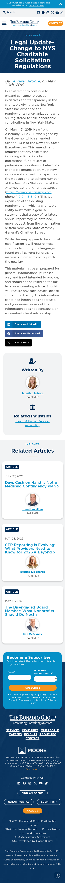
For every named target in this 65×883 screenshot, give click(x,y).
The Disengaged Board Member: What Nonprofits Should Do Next (29, 611)
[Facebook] (43, 12)
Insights (37, 35)
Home (27, 35)
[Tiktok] (61, 12)
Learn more (32, 769)
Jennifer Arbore (25, 81)
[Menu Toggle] (4, 23)
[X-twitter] (52, 12)
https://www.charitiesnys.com (29, 192)
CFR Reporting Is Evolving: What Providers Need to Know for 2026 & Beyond (30, 548)
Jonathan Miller (32, 509)
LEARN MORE (36, 5)
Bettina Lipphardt (32, 572)
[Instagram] (47, 12)
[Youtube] (57, 12)
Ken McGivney (32, 634)
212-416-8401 (28, 196)
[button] (12, 12)
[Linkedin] (38, 12)
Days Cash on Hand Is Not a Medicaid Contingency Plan (31, 484)
